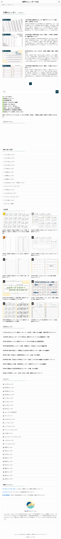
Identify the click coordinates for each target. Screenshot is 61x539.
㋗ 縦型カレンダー (9, 179)
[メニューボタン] (2, 2)
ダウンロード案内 (9, 203)
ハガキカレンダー (9, 440)
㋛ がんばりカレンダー (10, 193)
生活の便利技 (6, 495)
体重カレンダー (9, 447)
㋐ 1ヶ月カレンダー (9, 154)
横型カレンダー (9, 468)
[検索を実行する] (57, 91)
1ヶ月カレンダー (9, 384)
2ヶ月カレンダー (9, 398)
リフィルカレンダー (10, 444)
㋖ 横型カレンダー (9, 175)
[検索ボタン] (59, 2)
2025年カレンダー (9, 387)
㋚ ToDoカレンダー (9, 189)
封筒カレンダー (9, 457)
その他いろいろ (9, 433)
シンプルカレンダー (10, 426)
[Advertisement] (30, 135)
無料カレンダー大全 (30, 2)
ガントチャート (9, 415)
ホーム (16, 534)
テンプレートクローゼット (9, 489)
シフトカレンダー (9, 422)
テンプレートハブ (7, 492)
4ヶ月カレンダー (9, 405)
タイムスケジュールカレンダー (13, 436)
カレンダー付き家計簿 (10, 412)
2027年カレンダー (9, 394)
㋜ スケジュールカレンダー (11, 196)
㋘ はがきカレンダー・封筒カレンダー (14, 182)
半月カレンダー (9, 454)
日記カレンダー (9, 465)
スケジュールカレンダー (11, 429)
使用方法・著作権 (31, 534)
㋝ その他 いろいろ (9, 200)
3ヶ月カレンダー (9, 401)
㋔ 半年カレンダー (9, 168)
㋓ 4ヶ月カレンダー (9, 165)
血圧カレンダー (9, 475)
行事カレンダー (9, 479)
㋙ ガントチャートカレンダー (12, 186)
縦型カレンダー (9, 472)
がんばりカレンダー (10, 419)
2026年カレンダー (9, 391)
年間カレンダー (9, 461)
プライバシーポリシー (41, 534)
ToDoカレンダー (9, 408)
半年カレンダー (9, 450)
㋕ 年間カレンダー (9, 172)
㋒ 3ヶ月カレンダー (9, 161)
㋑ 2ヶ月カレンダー (9, 158)
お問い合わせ (22, 534)
